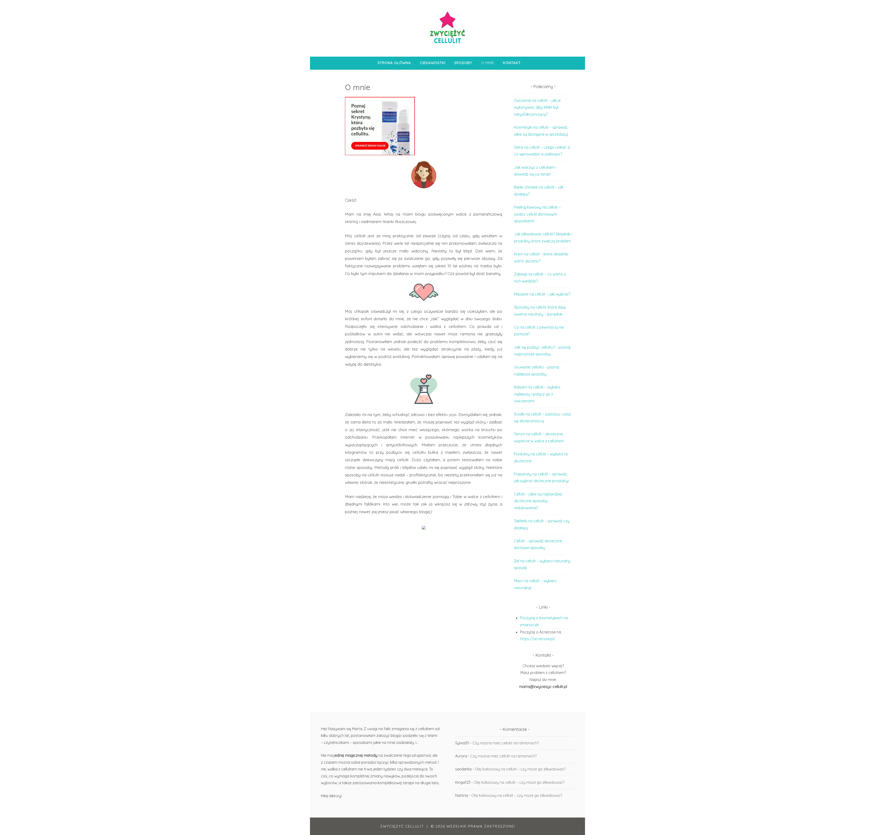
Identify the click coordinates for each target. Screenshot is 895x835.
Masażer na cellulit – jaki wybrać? (542, 294)
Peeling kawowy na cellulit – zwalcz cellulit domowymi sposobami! (537, 214)
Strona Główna (394, 63)
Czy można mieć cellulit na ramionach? (505, 743)
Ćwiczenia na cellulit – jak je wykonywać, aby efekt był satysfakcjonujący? (537, 107)
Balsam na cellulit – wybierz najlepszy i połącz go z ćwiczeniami (537, 394)
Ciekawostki (432, 63)
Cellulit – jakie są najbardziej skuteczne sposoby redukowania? (538, 501)
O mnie (487, 63)
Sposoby (463, 63)
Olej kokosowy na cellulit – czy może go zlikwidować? (520, 769)
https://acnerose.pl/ (537, 638)
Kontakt (512, 63)
